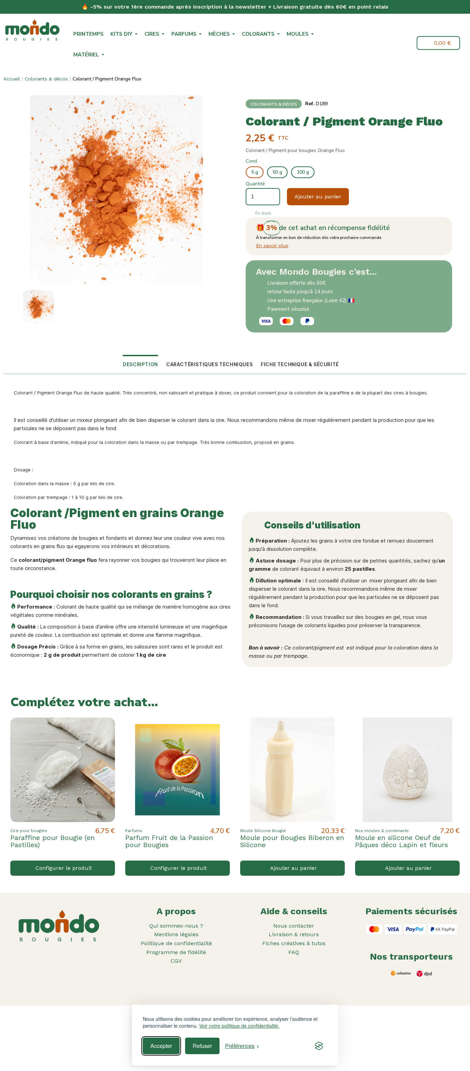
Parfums (133, 830)
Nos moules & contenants (382, 830)
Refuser (202, 1046)
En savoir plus (272, 245)
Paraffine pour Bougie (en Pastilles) (52, 841)
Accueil (11, 78)
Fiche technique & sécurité (300, 364)
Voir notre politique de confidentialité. (239, 1026)
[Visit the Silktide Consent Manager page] (319, 1046)
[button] (390, 44)
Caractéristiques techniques (209, 364)
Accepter (161, 1046)
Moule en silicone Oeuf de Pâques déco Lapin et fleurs (401, 841)
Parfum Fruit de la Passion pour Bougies (169, 841)
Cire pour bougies (28, 830)
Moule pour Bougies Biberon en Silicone (292, 841)
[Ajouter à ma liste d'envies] (103, 728)
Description (140, 364)
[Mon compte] (406, 43)
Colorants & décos (46, 78)
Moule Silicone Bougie (263, 830)
